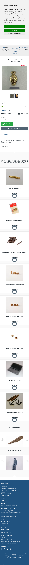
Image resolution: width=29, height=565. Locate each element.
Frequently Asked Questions (9, 543)
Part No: (3, 110)
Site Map (3, 527)
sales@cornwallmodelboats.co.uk (11, 506)
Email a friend (24, 114)
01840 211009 (4, 500)
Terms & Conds (5, 522)
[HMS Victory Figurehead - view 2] (17, 95)
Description (5, 135)
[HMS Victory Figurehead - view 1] (12, 95)
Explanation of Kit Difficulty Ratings (10, 541)
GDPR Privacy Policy (6, 539)
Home (3, 537)
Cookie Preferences (6, 535)
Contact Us (4, 523)
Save (24, 65)
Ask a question (7, 114)
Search (3, 520)
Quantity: (4, 117)
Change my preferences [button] (14, 33)
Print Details (4, 147)
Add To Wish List (15, 128)
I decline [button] (14, 30)
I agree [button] (14, 26)
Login (2, 525)
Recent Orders (5, 529)
